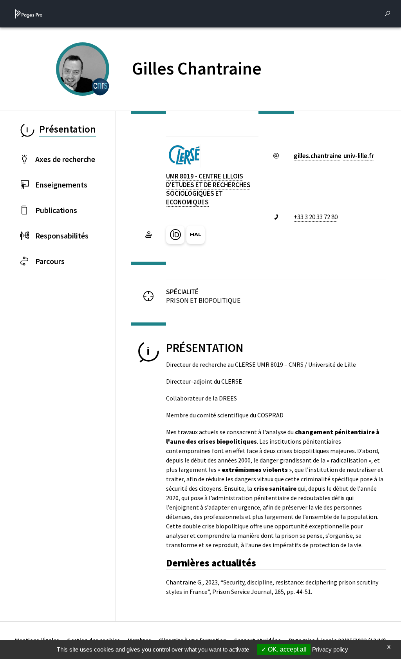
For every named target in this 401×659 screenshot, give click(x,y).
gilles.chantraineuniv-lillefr (334, 155)
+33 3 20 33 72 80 (316, 217)
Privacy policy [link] (330, 649)
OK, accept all (286, 649)
